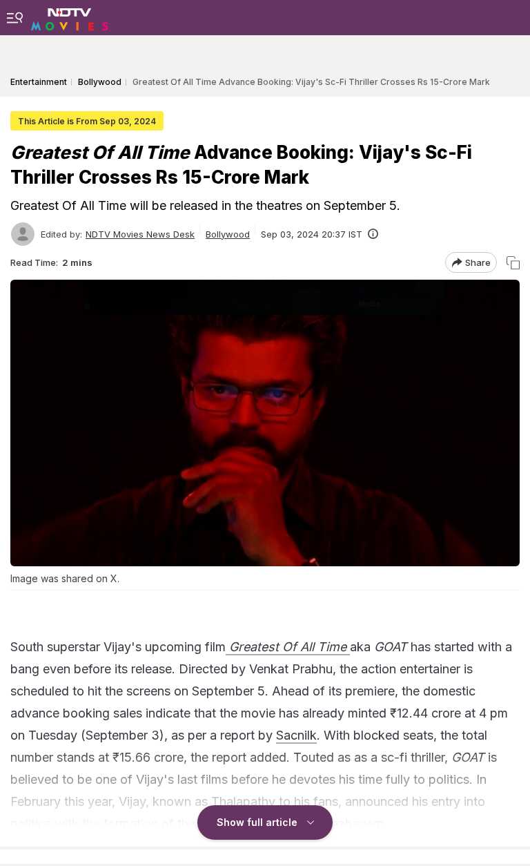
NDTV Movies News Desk (140, 234)
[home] (69, 17)
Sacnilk (296, 735)
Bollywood (228, 234)
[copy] (513, 262)
